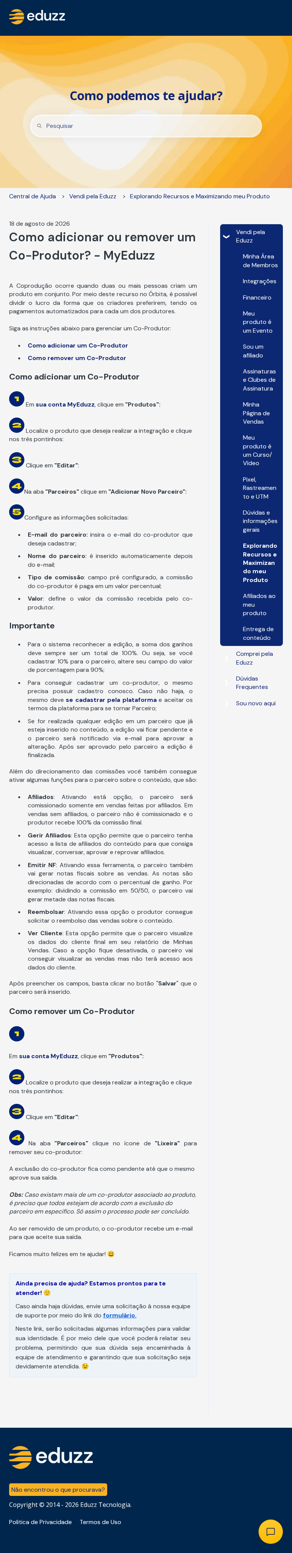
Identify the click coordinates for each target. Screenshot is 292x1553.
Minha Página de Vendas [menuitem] (256, 413)
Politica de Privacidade (40, 1522)
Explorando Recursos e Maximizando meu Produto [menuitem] (260, 563)
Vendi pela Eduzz (92, 196)
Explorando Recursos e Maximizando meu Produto (200, 196)
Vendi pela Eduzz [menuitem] (250, 236)
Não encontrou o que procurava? (58, 1490)
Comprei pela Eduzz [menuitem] (254, 658)
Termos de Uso (100, 1522)
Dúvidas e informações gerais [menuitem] (260, 521)
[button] (226, 233)
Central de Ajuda (32, 196)
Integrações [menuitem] (259, 281)
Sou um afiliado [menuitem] (253, 351)
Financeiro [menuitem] (257, 297)
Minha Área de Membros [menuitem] (260, 260)
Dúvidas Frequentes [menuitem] (252, 682)
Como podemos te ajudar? (146, 95)
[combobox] (146, 126)
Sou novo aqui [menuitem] (256, 703)
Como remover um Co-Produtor (77, 358)
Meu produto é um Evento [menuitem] (258, 322)
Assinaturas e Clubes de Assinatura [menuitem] (259, 379)
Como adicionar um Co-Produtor (78, 345)
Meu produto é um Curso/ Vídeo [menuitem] (257, 450)
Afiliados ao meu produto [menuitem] (259, 604)
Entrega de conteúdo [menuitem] (258, 633)
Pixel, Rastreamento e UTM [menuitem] (259, 488)
